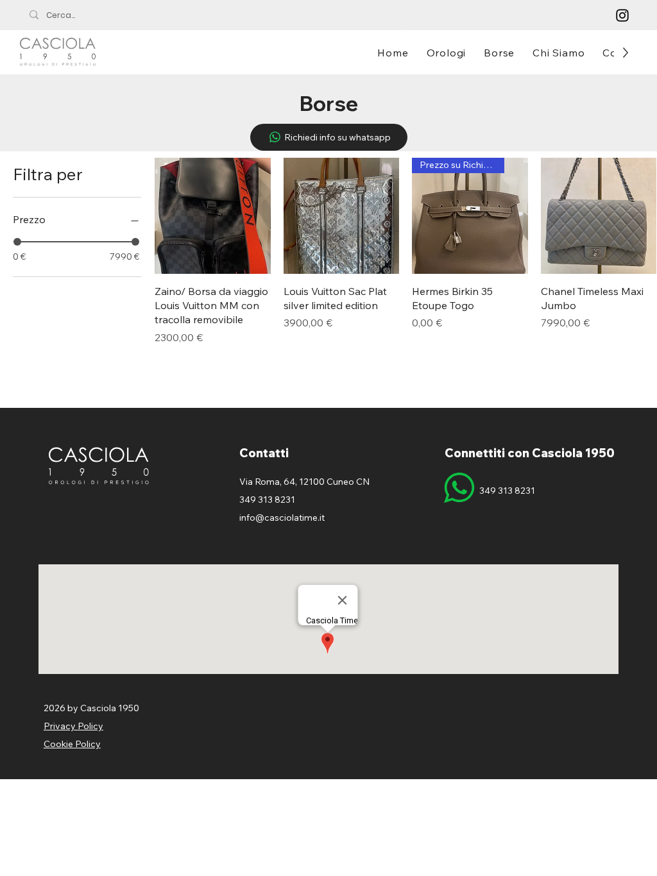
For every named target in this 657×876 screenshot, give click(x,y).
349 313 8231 (507, 490)
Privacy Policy (73, 726)
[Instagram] (622, 15)
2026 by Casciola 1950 (91, 708)
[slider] (17, 241)
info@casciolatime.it (282, 517)
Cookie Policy (72, 744)
